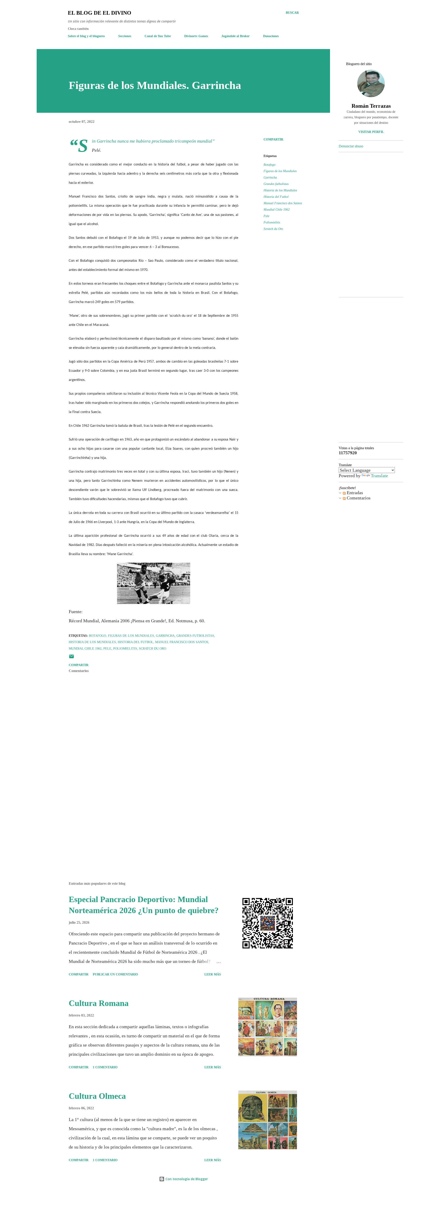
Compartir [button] (273, 139)
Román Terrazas (371, 106)
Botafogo (269, 164)
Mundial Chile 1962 (277, 209)
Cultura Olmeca (97, 1096)
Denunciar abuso (351, 146)
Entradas (354, 492)
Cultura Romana (99, 1003)
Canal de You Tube (158, 36)
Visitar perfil (371, 132)
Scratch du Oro (273, 229)
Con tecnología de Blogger (186, 1179)
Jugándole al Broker (235, 36)
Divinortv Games (196, 36)
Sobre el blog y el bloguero (86, 36)
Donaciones (271, 36)
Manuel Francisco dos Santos (283, 203)
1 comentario (105, 1067)
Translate (379, 475)
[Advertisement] (146, 824)
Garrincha (270, 177)
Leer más (212, 974)
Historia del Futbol (276, 196)
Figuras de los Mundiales (280, 171)
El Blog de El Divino (99, 13)
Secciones (124, 36)
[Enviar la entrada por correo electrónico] (71, 658)
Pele (266, 216)
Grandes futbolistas (276, 184)
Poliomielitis (272, 222)
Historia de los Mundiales (280, 190)
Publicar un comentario (115, 974)
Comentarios (358, 497)
